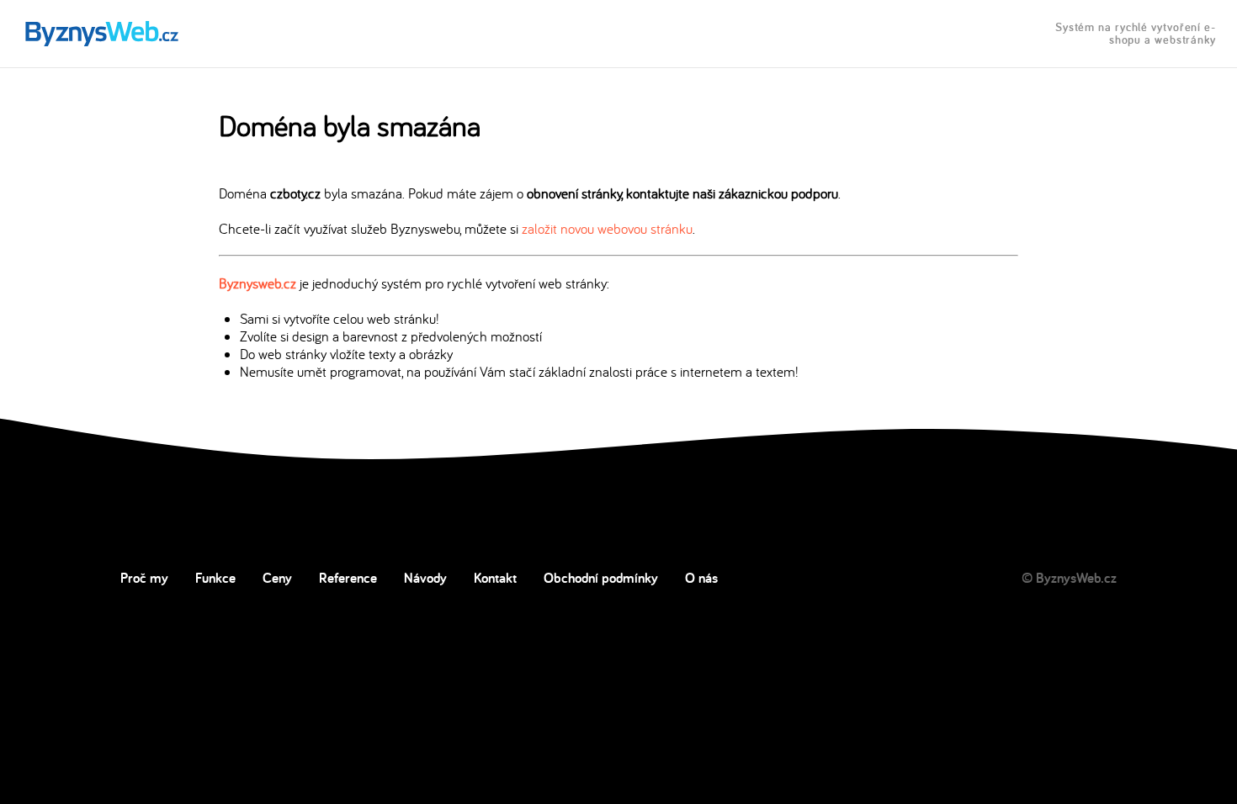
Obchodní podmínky (601, 578)
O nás (701, 578)
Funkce (215, 578)
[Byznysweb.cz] (100, 34)
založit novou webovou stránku (607, 228)
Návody (425, 578)
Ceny (277, 578)
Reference (348, 578)
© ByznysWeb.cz (1069, 578)
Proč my (144, 578)
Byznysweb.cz (257, 283)
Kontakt (495, 578)
